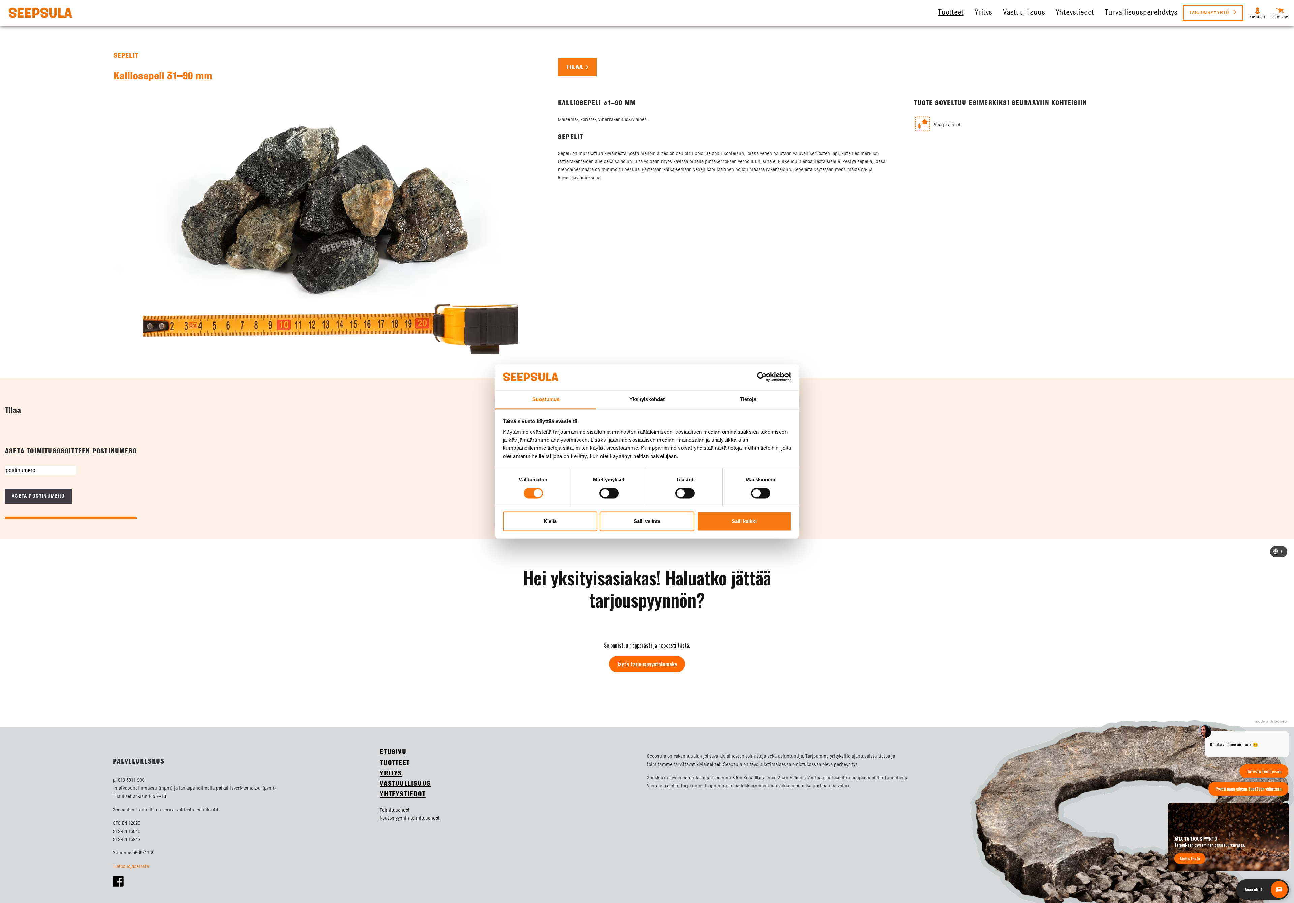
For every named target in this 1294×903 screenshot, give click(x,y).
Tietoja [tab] (748, 399)
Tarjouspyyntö (1210, 12)
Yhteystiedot (1075, 13)
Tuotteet (951, 13)
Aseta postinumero (38, 496)
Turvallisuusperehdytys (1141, 13)
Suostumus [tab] (546, 399)
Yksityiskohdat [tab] (647, 399)
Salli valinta (647, 521)
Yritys (983, 13)
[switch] (609, 493)
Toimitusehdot (395, 810)
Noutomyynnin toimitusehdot (410, 818)
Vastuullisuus (1024, 13)
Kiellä (550, 521)
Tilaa (574, 67)
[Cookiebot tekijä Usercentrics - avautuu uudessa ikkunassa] (761, 377)
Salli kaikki (744, 521)
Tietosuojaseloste (131, 866)
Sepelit (126, 55)
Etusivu (393, 752)
